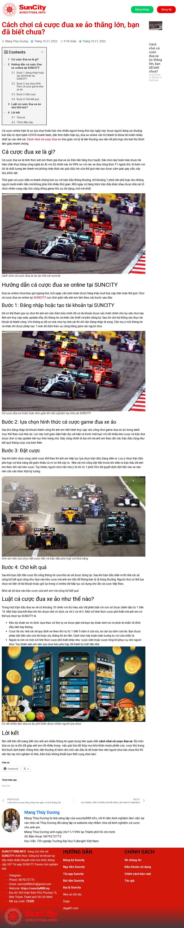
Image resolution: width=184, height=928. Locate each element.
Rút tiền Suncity (73, 880)
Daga (66, 901)
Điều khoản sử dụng (138, 867)
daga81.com (70, 908)
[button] (24, 10)
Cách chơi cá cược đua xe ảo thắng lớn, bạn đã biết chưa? (155, 57)
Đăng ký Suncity (73, 860)
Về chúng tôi (133, 860)
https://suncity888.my (35, 888)
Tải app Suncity (73, 874)
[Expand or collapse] (42, 52)
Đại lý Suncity (72, 887)
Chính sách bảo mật (138, 874)
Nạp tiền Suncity (74, 867)
